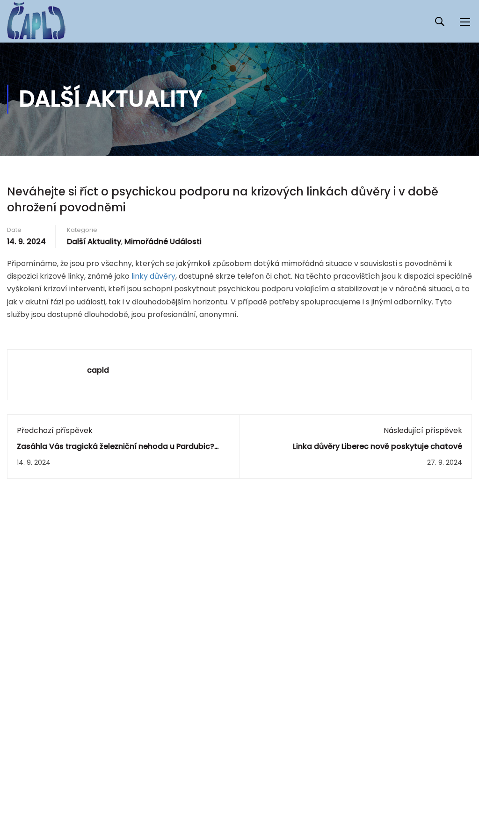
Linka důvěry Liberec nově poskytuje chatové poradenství (377, 451)
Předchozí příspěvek (55, 430)
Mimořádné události (163, 241)
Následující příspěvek (423, 430)
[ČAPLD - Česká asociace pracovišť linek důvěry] (36, 21)
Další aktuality (94, 241)
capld (98, 370)
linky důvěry (153, 276)
